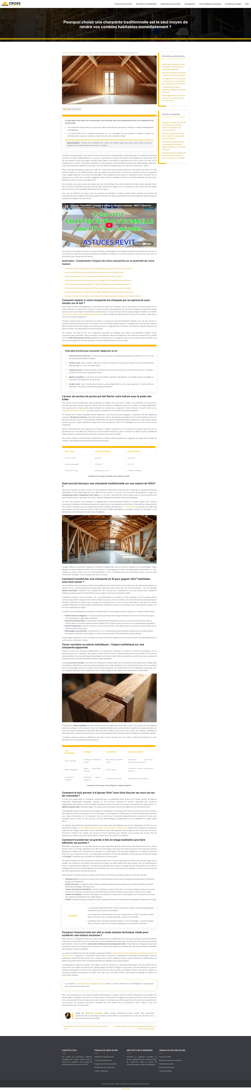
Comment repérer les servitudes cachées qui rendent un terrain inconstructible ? (134, 1027)
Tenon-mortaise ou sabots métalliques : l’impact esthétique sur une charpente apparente (97, 284)
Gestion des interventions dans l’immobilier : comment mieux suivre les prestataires (173, 66)
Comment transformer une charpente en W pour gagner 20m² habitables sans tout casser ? (98, 280)
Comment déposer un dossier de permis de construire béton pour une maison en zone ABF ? (174, 155)
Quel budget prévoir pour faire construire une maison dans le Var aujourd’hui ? (173, 98)
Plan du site (125, 1089)
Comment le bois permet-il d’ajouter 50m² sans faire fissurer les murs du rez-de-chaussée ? (98, 288)
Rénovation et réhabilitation (146, 4)
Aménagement (190, 4)
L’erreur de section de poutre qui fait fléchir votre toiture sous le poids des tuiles (94, 272)
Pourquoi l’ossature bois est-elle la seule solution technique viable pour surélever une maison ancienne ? (103, 296)
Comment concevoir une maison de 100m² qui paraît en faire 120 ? (86, 1027)
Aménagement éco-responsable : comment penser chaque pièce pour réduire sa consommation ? (174, 81)
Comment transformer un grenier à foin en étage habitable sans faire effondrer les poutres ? (99, 292)
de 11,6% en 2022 (128, 507)
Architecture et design (233, 4)
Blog (247, 4)
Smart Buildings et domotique (210, 4)
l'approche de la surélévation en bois (90, 984)
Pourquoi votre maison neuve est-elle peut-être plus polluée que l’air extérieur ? (173, 136)
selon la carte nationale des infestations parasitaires (81, 314)
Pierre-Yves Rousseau (93, 1013)
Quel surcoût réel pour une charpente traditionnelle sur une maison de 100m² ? (94, 276)
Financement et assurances (171, 4)
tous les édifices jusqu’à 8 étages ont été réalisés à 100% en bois (102, 828)
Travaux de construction (123, 4)
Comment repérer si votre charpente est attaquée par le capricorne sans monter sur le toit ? (98, 268)
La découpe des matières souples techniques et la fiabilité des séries (174, 89)
